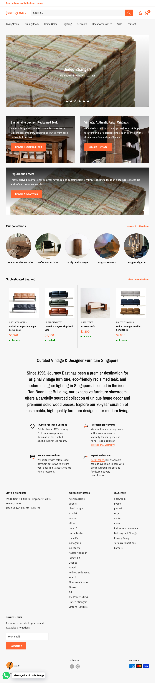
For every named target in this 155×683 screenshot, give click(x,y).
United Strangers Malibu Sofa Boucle (128, 328)
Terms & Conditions (124, 543)
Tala (71, 592)
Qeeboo (73, 562)
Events (117, 503)
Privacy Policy (121, 538)
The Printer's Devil (79, 597)
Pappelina (74, 557)
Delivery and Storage (125, 533)
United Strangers (17, 322)
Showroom (120, 498)
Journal (118, 508)
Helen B (73, 528)
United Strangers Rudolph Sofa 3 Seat (22, 328)
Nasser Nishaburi (78, 552)
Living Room (13, 24)
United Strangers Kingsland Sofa (59, 328)
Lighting (67, 24)
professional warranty (102, 444)
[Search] (129, 13)
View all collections (138, 226)
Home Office (51, 24)
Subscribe (16, 645)
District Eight (76, 508)
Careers (118, 548)
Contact (131, 24)
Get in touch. (98, 460)
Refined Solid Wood (79, 572)
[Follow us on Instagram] (78, 666)
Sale (119, 24)
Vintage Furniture (78, 606)
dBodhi (73, 503)
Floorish (73, 513)
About (117, 523)
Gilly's (72, 523)
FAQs (116, 513)
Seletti (72, 577)
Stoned (73, 587)
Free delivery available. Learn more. (24, 3)
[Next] (149, 247)
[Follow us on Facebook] (72, 666)
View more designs (139, 279)
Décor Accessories (102, 24)
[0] (146, 13)
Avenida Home (77, 498)
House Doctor (76, 533)
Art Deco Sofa (88, 326)
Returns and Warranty (126, 528)
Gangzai (73, 518)
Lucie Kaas (74, 538)
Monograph (75, 543)
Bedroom (82, 24)
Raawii (72, 567)
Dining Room (32, 24)
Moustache (75, 548)
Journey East (87, 322)
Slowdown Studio (78, 582)
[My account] (140, 13)
